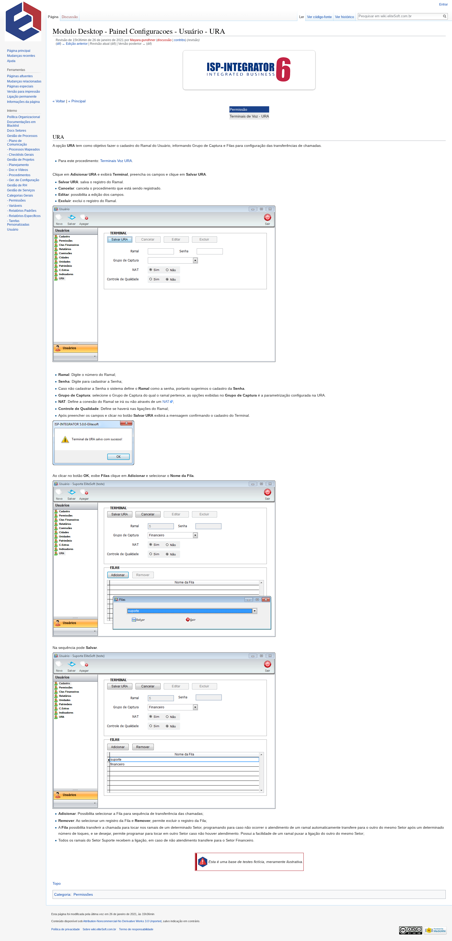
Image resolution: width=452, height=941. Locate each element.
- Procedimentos (18, 175)
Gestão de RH (17, 185)
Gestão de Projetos (20, 160)
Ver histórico (344, 17)
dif (58, 43)
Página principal (18, 51)
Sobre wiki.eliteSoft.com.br (99, 929)
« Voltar (59, 101)
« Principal (77, 101)
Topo (57, 883)
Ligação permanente (22, 96)
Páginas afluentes (20, 76)
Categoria (62, 894)
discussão (164, 40)
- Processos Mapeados (23, 149)
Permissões (83, 894)
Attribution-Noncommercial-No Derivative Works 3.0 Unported (122, 921)
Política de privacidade (65, 929)
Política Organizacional (23, 117)
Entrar (443, 4)
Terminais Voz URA (116, 161)
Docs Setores (16, 130)
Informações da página (23, 102)
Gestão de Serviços (21, 190)
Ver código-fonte (319, 17)
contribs (179, 40)
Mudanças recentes (21, 56)
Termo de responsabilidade (136, 929)
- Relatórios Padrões (21, 211)
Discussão (70, 17)
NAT (166, 401)
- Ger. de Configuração (23, 180)
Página (53, 17)
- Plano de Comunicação (17, 142)
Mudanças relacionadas (24, 81)
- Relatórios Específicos (24, 216)
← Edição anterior (75, 43)
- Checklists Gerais (20, 155)
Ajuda (11, 61)
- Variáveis (14, 206)
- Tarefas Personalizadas (18, 222)
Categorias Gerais (20, 195)
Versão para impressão (23, 91)
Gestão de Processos (22, 136)
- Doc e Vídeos (17, 170)
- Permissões (16, 200)
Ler (301, 17)
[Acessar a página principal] (23, 21)
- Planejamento (18, 165)
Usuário (12, 229)
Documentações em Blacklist (21, 123)
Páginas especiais (20, 86)
